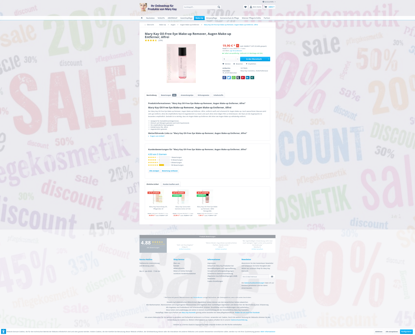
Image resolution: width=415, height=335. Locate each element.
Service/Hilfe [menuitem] (269, 2)
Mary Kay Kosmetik (189, 312)
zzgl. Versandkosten (236, 51)
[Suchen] (219, 7)
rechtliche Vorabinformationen (184, 274)
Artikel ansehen (185, 249)
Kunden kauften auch (171, 184)
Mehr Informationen (268, 332)
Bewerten (239, 64)
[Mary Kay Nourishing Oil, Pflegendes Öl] (158, 197)
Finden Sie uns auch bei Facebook (247, 312)
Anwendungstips (187, 95)
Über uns (176, 263)
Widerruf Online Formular (182, 271)
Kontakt (176, 266)
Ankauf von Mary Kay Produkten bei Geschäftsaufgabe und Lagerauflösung (222, 267)
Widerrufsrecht (178, 268)
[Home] (141, 18)
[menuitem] (202, 7)
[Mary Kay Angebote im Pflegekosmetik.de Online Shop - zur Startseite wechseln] (158, 8)
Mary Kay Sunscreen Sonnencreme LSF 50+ (183, 208)
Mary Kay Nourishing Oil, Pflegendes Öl (158, 208)
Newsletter (211, 279)
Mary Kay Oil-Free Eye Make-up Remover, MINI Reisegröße (207, 209)
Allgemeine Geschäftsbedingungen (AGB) (222, 276)
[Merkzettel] (245, 7)
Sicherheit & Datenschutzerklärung (220, 274)
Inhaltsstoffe (218, 95)
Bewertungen (168, 95)
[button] (224, 77)
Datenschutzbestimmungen (254, 283)
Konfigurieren (406, 332)
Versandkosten (198, 297)
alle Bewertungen (153, 248)
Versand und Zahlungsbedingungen (221, 271)
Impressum (212, 263)
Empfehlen (252, 64)
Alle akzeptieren (392, 332)
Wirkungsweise (203, 95)
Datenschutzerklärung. (239, 320)
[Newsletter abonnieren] (272, 276)
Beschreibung (152, 95)
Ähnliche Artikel (153, 184)
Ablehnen (378, 332)
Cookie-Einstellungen (215, 281)
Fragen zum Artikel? (157, 136)
